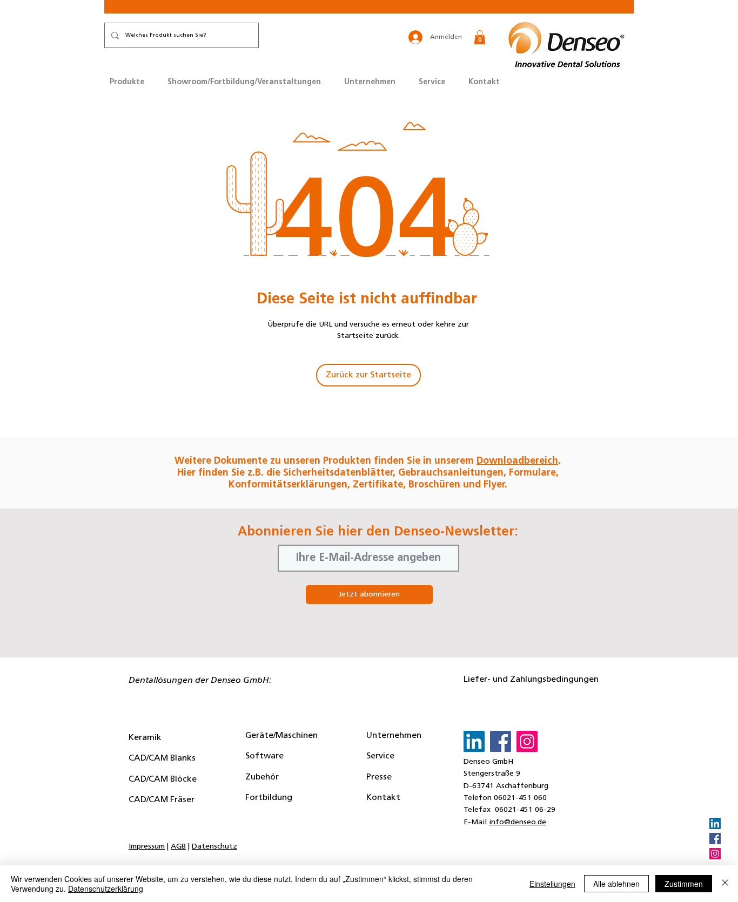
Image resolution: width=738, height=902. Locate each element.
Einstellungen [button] (552, 883)
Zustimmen (684, 883)
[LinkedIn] (715, 823)
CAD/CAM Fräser (161, 800)
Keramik (145, 738)
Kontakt (383, 798)
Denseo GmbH (488, 762)
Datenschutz (214, 847)
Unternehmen (393, 735)
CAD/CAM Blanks (162, 758)
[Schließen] (725, 883)
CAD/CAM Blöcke (163, 779)
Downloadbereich (517, 461)
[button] (480, 37)
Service (380, 756)
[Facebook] (715, 838)
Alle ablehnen (616, 883)
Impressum (147, 847)
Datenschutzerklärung (105, 888)
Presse (379, 777)
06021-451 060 (520, 798)
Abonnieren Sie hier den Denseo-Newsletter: (378, 532)
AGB (178, 847)
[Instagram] (715, 853)
